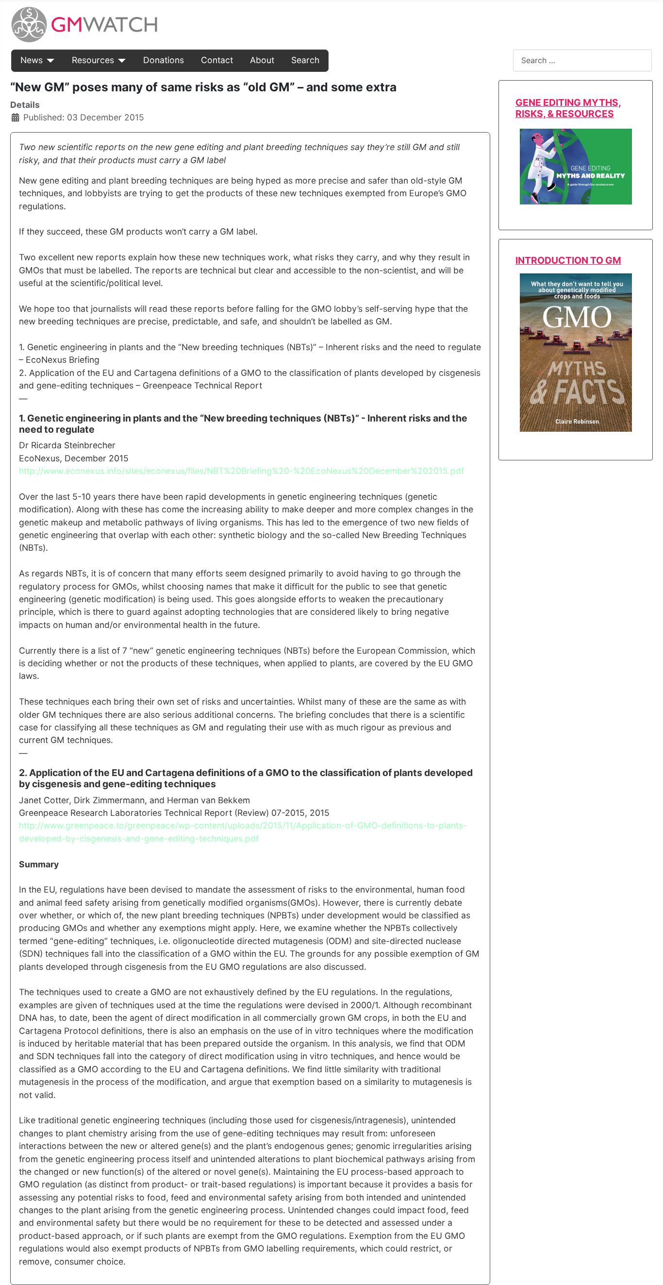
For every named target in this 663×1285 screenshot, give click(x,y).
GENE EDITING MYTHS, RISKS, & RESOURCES (568, 108)
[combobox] (582, 60)
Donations (163, 60)
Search (305, 60)
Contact (217, 60)
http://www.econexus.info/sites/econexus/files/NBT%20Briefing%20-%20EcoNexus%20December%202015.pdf (241, 471)
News (31, 60)
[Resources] (120, 60)
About (262, 60)
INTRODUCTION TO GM (568, 260)
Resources (93, 60)
